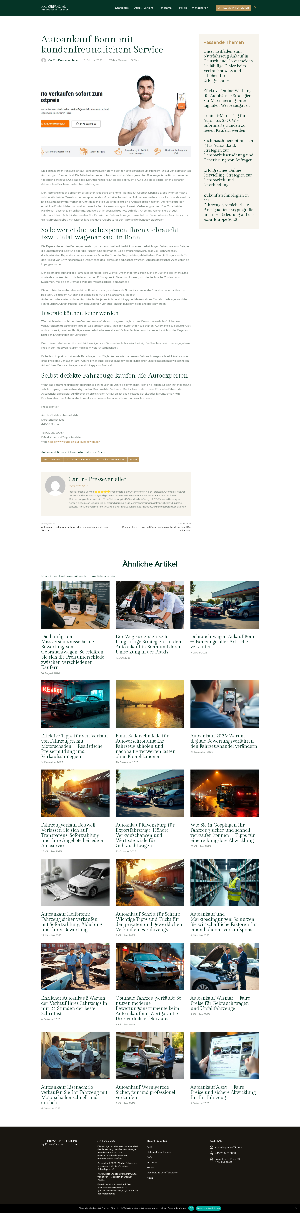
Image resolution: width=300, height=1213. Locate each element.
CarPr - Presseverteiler (63, 60)
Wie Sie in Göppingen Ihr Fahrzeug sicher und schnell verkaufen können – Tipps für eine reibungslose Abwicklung (222, 832)
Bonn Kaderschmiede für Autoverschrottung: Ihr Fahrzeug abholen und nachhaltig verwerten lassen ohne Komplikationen (146, 746)
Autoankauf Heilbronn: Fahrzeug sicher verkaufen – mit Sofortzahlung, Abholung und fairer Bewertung (72, 921)
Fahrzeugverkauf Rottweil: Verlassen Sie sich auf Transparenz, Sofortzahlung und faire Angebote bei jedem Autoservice (72, 835)
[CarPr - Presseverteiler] (44, 60)
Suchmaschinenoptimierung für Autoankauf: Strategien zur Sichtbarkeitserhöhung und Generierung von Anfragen (228, 150)
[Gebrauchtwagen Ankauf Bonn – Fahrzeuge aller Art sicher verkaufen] (224, 605)
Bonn (133, 459)
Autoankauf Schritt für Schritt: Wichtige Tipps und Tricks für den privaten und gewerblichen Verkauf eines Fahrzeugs (149, 921)
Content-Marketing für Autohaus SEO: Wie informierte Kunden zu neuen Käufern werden (224, 123)
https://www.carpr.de (78, 485)
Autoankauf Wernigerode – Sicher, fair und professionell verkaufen (146, 1092)
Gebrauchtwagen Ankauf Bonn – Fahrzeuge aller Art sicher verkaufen (223, 642)
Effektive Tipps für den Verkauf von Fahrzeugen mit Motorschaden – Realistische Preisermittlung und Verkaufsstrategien (74, 746)
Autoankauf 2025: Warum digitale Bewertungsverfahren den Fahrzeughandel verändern (223, 741)
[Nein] (296, 1208)
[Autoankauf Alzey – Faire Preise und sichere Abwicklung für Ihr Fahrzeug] (224, 1055)
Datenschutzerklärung (208, 1208)
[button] (255, 8)
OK (191, 1208)
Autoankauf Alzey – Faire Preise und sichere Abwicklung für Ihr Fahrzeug (223, 1092)
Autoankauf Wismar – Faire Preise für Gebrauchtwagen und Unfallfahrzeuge (220, 1003)
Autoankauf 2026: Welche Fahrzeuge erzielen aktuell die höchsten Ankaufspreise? (117, 1166)
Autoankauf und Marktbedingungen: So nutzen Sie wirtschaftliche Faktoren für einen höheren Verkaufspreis (223, 921)
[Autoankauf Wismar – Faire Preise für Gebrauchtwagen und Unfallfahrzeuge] (224, 966)
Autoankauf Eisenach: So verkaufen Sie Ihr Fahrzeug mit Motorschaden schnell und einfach (74, 1095)
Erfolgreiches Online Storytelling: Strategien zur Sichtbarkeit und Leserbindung (227, 177)
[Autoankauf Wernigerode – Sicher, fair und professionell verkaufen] (150, 1055)
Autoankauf (52, 459)
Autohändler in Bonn (110, 459)
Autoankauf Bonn (78, 459)
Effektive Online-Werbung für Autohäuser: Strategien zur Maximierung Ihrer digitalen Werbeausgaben (227, 98)
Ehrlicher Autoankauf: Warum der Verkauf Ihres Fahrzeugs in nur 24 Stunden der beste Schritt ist (74, 1005)
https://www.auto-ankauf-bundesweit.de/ (74, 441)
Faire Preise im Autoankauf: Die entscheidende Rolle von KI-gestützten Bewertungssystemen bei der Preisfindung (118, 1189)
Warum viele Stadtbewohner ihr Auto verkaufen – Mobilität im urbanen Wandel (117, 1177)
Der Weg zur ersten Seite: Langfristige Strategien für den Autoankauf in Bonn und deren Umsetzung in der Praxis (149, 644)
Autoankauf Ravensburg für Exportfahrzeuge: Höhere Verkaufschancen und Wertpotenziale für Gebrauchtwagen (145, 835)
